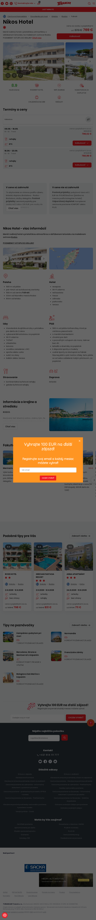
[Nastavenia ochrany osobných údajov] (5, 915)
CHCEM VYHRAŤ (48, 478)
